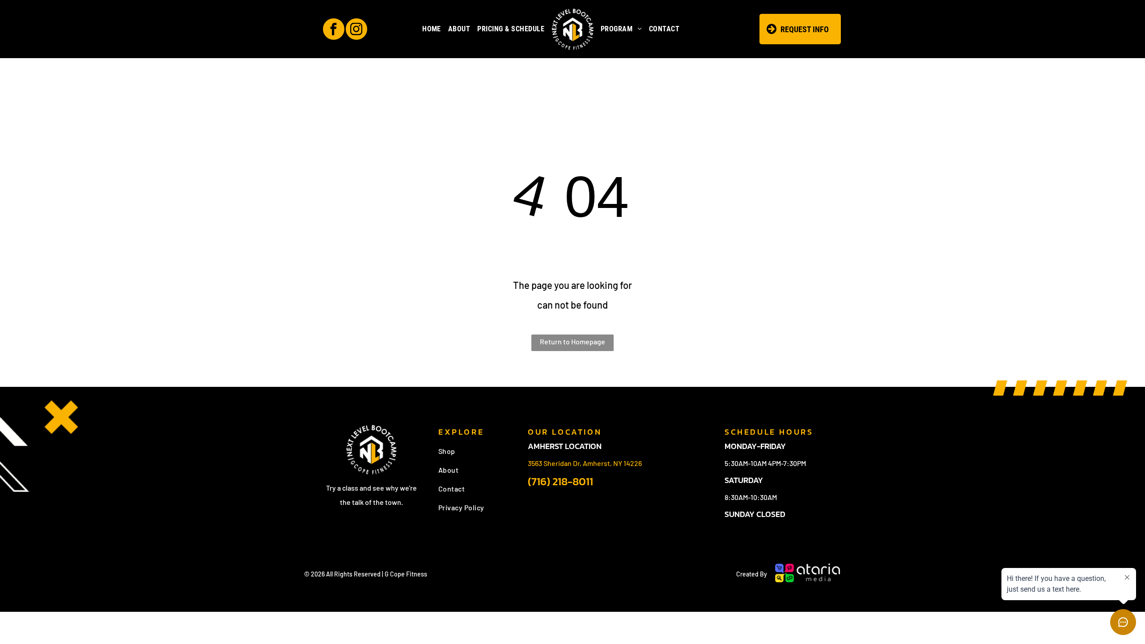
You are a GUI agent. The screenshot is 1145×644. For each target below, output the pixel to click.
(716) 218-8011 (560, 481)
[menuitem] (432, 29)
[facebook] (333, 30)
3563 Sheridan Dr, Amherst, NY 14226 (585, 463)
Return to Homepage (572, 341)
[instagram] (356, 30)
